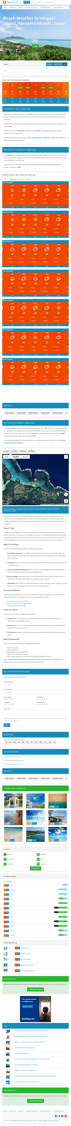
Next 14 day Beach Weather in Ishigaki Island (19, 423)
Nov (59, 85)
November (12, 931)
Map (36, 46)
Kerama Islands (33, 413)
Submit (7, 725)
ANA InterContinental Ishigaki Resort (19, 603)
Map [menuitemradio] (6, 457)
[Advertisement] (35, 394)
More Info (36, 868)
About (22, 1120)
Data (26, 1120)
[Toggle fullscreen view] (66, 457)
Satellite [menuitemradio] (16, 457)
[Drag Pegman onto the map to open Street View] (66, 501)
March (10, 894)
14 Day (28, 179)
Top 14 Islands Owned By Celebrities (26, 1065)
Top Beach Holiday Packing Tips (25, 1048)
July (10, 912)
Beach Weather (15, 1120)
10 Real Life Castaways (22, 1053)
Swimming (40, 697)
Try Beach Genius (36, 989)
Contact (30, 1120)
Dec (66, 85)
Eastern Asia (12, 7)
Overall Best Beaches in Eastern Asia (14, 760)
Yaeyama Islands (58, 7)
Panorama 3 (31, 451)
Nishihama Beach (25, 959)
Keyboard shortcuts (45, 504)
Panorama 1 (14, 451)
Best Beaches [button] (49, 2)
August (11, 917)
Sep (43, 85)
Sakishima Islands (45, 7)
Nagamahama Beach (26, 965)
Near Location (58, 64)
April (10, 899)
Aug (35, 85)
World (5, 7)
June (10, 908)
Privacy (40, 1120)
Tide (22, 179)
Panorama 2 (23, 451)
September (12, 922)
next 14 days (12, 428)
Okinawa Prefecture (31, 7)
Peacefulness (40, 702)
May (12, 85)
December (12, 935)
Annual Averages (8, 881)
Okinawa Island (45, 413)
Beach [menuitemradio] (25, 457)
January (11, 885)
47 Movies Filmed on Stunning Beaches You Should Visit (32, 1059)
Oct (51, 85)
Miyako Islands (9, 413)
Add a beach (55, 1120)
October (11, 926)
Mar (14, 742)
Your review (7, 709)
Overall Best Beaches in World (12, 764)
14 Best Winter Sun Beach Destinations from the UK (31, 1031)
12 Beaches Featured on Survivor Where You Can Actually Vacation (35, 1076)
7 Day (5, 179)
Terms (67, 504)
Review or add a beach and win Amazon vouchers (30, 1042)
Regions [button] (39, 2)
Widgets (45, 1120)
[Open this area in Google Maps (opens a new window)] (6, 504)
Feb (10, 742)
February (11, 890)
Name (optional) (8, 682)
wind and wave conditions (40, 138)
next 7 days (27, 138)
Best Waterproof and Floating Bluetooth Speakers (31, 1036)
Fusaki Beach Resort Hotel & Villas (18, 601)
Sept (40, 742)
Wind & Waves (14, 179)
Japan (20, 7)
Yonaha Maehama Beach (27, 971)
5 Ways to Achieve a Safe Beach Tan (26, 1070)
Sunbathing (7, 702)
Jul (28, 85)
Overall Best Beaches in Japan (12, 756)
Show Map (6, 451)
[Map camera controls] (66, 494)
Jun (20, 85)
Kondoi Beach (24, 948)
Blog (32, 2)
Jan (6, 742)
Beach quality (7, 697)
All (65, 64)
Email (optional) (8, 689)
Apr (5, 85)
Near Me (49, 64)
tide (53, 138)
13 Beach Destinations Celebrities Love (27, 1082)
